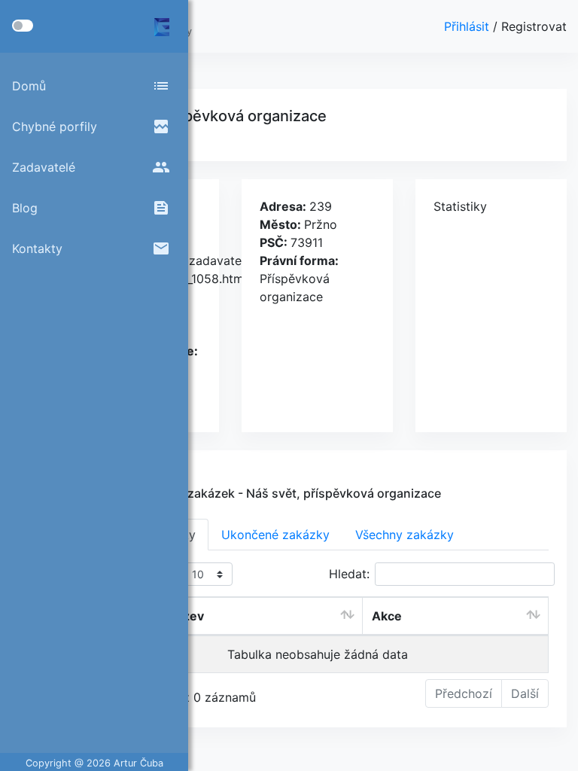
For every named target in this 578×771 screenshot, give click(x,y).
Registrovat (534, 26)
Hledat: (349, 573)
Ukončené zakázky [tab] (275, 534)
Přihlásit (468, 26)
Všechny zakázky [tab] (404, 534)
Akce (387, 615)
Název (185, 615)
